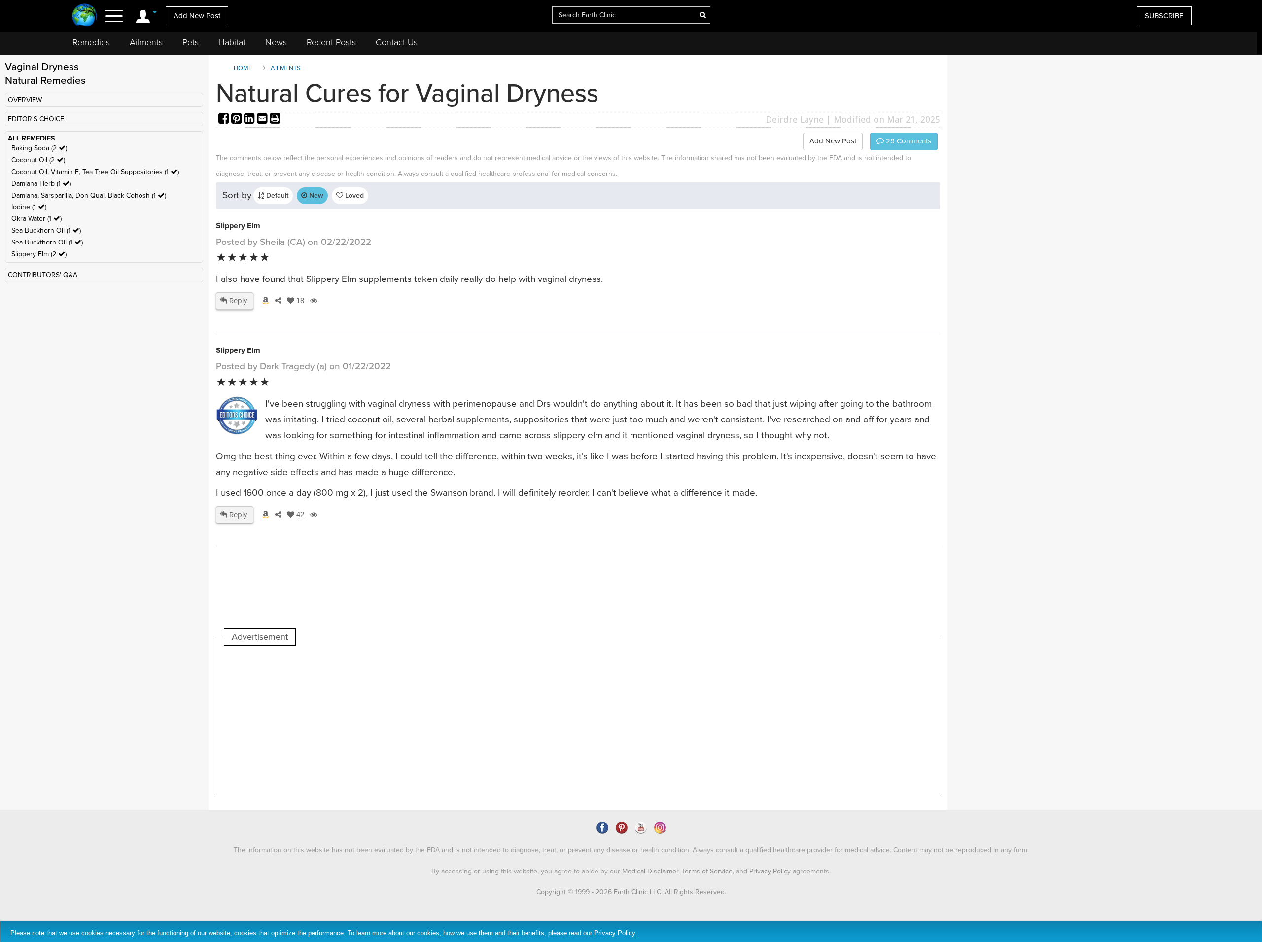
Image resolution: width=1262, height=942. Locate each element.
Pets (190, 42)
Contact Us (397, 42)
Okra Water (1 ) (36, 218)
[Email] (263, 119)
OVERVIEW (25, 100)
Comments (907, 141)
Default (276, 195)
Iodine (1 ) (28, 207)
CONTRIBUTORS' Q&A (42, 275)
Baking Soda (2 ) (39, 148)
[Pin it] (237, 119)
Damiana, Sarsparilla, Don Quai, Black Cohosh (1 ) (88, 195)
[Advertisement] (404, 720)
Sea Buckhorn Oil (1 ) (46, 230)
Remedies (91, 42)
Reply (237, 300)
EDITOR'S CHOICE (36, 119)
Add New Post (197, 15)
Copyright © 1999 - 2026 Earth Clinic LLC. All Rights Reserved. (631, 892)
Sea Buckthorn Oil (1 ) (47, 242)
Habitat (231, 42)
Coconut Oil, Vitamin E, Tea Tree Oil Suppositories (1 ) (95, 172)
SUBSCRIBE (1164, 15)
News (276, 42)
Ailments (146, 42)
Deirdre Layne (795, 119)
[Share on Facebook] (224, 119)
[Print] (275, 119)
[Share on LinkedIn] (250, 119)
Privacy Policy (770, 871)
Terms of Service (707, 871)
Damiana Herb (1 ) (41, 183)
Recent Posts (331, 42)
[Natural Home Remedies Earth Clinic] (85, 16)
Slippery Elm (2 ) (39, 254)
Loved (353, 195)
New (315, 195)
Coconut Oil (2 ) (38, 160)
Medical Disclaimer (650, 871)
